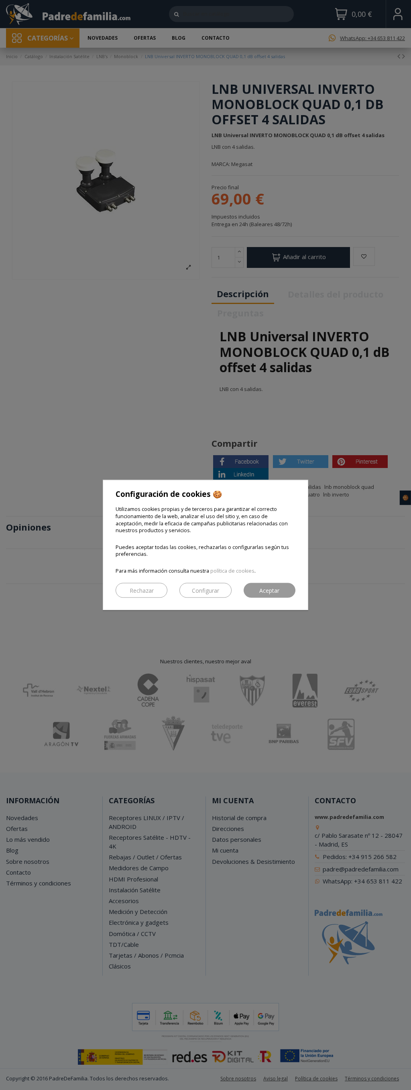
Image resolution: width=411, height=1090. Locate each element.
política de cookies (232, 571)
